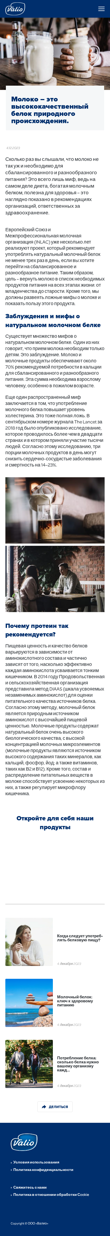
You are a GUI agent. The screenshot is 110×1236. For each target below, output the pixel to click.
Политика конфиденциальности (43, 1169)
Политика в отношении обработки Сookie (51, 1194)
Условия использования (36, 1162)
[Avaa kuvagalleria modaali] (55, 510)
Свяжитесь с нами (30, 1187)
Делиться (58, 1106)
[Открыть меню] (101, 8)
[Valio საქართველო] (16, 8)
